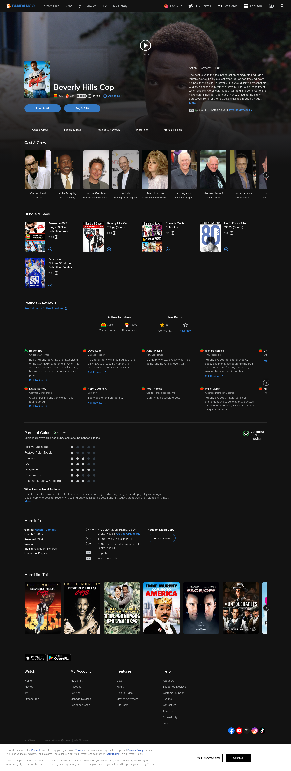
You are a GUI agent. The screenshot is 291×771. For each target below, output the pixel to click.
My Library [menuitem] (120, 6)
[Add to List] (50, 249)
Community (165, 330)
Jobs (165, 723)
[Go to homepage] (21, 6)
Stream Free (32, 699)
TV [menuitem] (105, 6)
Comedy (51, 529)
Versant (35, 750)
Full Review (36, 380)
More (192, 103)
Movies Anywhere (127, 699)
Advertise (168, 711)
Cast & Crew (40, 129)
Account (76, 686)
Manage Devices (81, 699)
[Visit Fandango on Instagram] (254, 730)
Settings (75, 693)
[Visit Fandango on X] (246, 730)
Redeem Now (161, 538)
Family (120, 686)
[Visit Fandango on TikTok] (262, 730)
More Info (142, 129)
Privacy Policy (135, 750)
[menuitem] (227, 6)
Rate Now (185, 330)
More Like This (173, 129)
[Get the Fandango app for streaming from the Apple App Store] (35, 657)
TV (26, 693)
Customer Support (173, 693)
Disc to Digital (125, 693)
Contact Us (169, 705)
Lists (119, 680)
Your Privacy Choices (209, 758)
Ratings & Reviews (108, 129)
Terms (79, 750)
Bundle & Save (73, 129)
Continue (238, 758)
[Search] (282, 6)
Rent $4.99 (42, 108)
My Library (77, 680)
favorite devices (239, 110)
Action (39, 529)
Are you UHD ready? (128, 533)
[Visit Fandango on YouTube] (239, 730)
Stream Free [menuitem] (51, 6)
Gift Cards (122, 705)
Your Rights (113, 754)
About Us (168, 680)
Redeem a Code (80, 705)
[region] (145, 757)
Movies (29, 686)
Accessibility (170, 717)
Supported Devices (174, 686)
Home (28, 680)
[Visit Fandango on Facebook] (231, 730)
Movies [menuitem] (91, 6)
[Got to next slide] (266, 175)
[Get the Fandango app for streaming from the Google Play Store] (59, 657)
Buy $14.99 (82, 108)
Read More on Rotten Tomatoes (43, 308)
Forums (167, 699)
